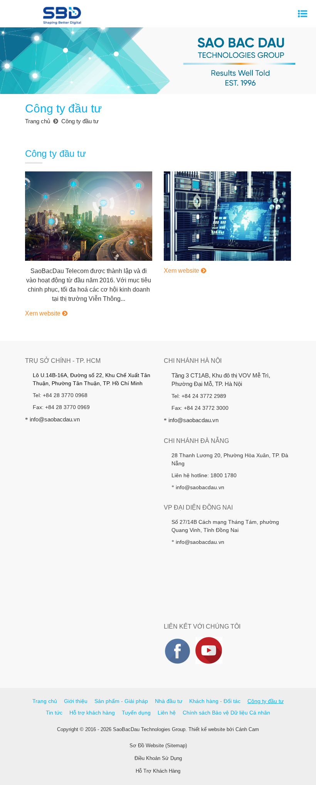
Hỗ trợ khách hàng (92, 713)
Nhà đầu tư (168, 701)
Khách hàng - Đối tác (214, 701)
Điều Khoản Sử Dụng (158, 758)
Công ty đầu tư (265, 701)
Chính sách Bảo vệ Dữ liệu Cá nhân (226, 713)
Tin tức (54, 713)
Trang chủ (44, 701)
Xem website (43, 313)
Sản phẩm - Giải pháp (121, 701)
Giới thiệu (75, 701)
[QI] (227, 215)
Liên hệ (167, 713)
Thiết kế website (206, 729)
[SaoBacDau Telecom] (88, 215)
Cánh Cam (247, 729)
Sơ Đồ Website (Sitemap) (158, 745)
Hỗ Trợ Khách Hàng (158, 771)
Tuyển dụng (136, 713)
